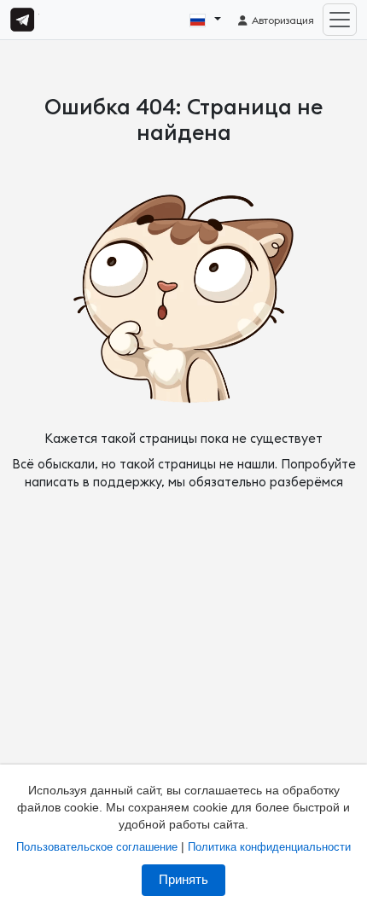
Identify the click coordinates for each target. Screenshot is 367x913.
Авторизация (281, 20)
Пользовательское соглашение (97, 846)
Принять (183, 880)
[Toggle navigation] (340, 19)
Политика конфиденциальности (269, 846)
